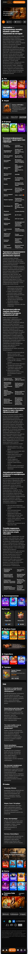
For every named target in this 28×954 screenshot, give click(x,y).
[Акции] (6, 950)
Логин (9, 2)
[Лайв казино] (17, 950)
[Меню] (24, 950)
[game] (5, 127)
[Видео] (3, 950)
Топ (10, 22)
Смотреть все (21, 894)
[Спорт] (21, 950)
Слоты (18, 22)
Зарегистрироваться (19, 2)
